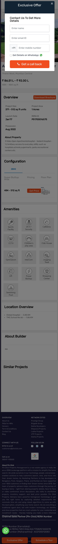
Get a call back (31, 64)
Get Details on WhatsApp (26, 55)
